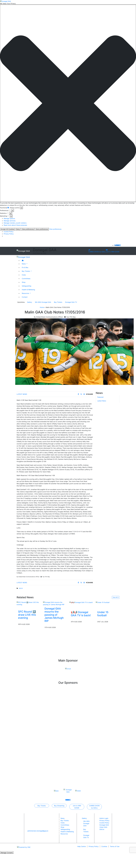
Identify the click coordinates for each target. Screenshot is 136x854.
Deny (18, 229)
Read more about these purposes (15, 225)
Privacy (94, 846)
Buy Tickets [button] (26, 271)
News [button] (24, 264)
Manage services (9, 221)
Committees (26, 278)
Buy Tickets (58, 302)
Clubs (24, 275)
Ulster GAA (103, 827)
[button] (68, 103)
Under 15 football (102, 614)
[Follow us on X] (117, 245)
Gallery (29, 302)
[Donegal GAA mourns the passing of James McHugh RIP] (55, 603)
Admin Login (103, 818)
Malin (21, 588)
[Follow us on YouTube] (120, 245)
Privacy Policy (9, 234)
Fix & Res (25, 267)
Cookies (104, 846)
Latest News (22, 394)
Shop (23, 282)
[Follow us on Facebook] (116, 245)
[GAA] (56, 791)
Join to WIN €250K (112, 252)
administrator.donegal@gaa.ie (37, 831)
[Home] (69, 260)
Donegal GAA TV (71, 302)
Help (81, 846)
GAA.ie (101, 829)
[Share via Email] (84, 394)
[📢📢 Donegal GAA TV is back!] (81, 602)
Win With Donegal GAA (43, 302)
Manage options (9, 218)
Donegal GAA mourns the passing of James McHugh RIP (54, 615)
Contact (24, 297)
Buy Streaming (59, 806)
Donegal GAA (104, 825)
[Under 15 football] (102, 602)
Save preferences (42, 229)
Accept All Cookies (7, 229)
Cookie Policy (8, 232)
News (62, 818)
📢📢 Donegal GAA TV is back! (81, 614)
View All (115, 597)
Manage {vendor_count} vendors (15, 223)
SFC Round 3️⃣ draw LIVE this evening (27, 614)
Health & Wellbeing (28, 290)
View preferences (28, 229)
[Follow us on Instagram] (118, 245)
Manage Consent (7, 853)
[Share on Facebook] (79, 394)
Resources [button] (26, 293)
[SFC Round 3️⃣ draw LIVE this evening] (28, 603)
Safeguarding (26, 286)
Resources (64, 834)
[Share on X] (81, 394)
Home (42, 307)
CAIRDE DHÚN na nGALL (97, 252)
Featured (100, 397)
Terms (114, 846)
